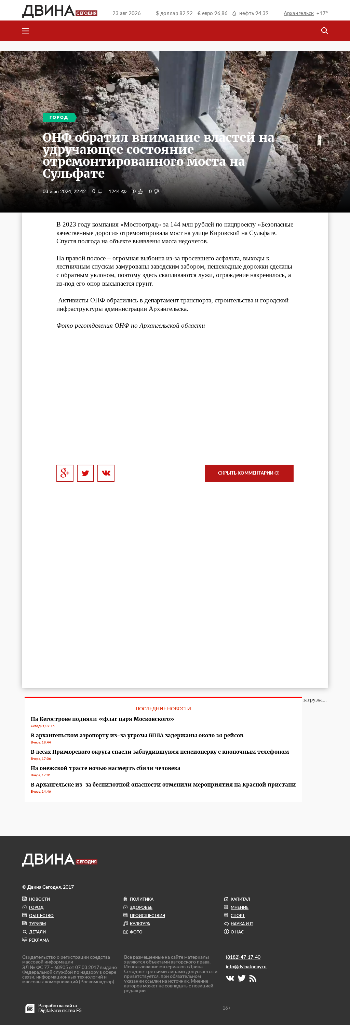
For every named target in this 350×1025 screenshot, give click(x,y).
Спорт (238, 916)
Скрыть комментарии (248, 473)
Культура (140, 924)
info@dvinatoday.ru (246, 967)
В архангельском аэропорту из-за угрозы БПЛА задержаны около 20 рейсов (137, 735)
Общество (41, 916)
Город (36, 907)
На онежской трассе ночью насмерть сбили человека (105, 768)
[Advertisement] (175, 397)
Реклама (39, 940)
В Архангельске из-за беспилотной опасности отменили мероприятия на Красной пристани (163, 784)
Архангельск (299, 13)
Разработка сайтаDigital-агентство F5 (60, 1008)
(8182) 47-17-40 (243, 957)
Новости (39, 899)
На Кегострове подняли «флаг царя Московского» (103, 719)
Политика (141, 899)
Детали (37, 932)
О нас (237, 932)
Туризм (37, 924)
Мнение (239, 907)
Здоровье (141, 907)
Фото (136, 932)
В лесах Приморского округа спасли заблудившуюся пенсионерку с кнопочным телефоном (160, 751)
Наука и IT (242, 924)
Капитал (240, 899)
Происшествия (147, 916)
